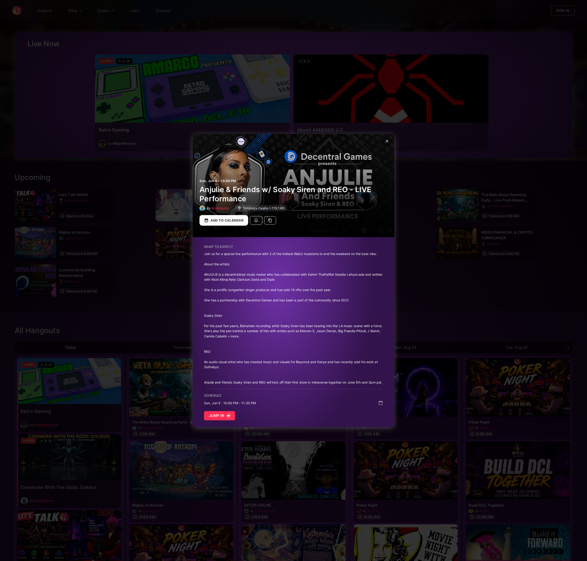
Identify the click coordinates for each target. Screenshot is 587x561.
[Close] (387, 141)
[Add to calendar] (380, 403)
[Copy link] (270, 220)
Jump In (216, 415)
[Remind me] (256, 220)
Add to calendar (227, 220)
